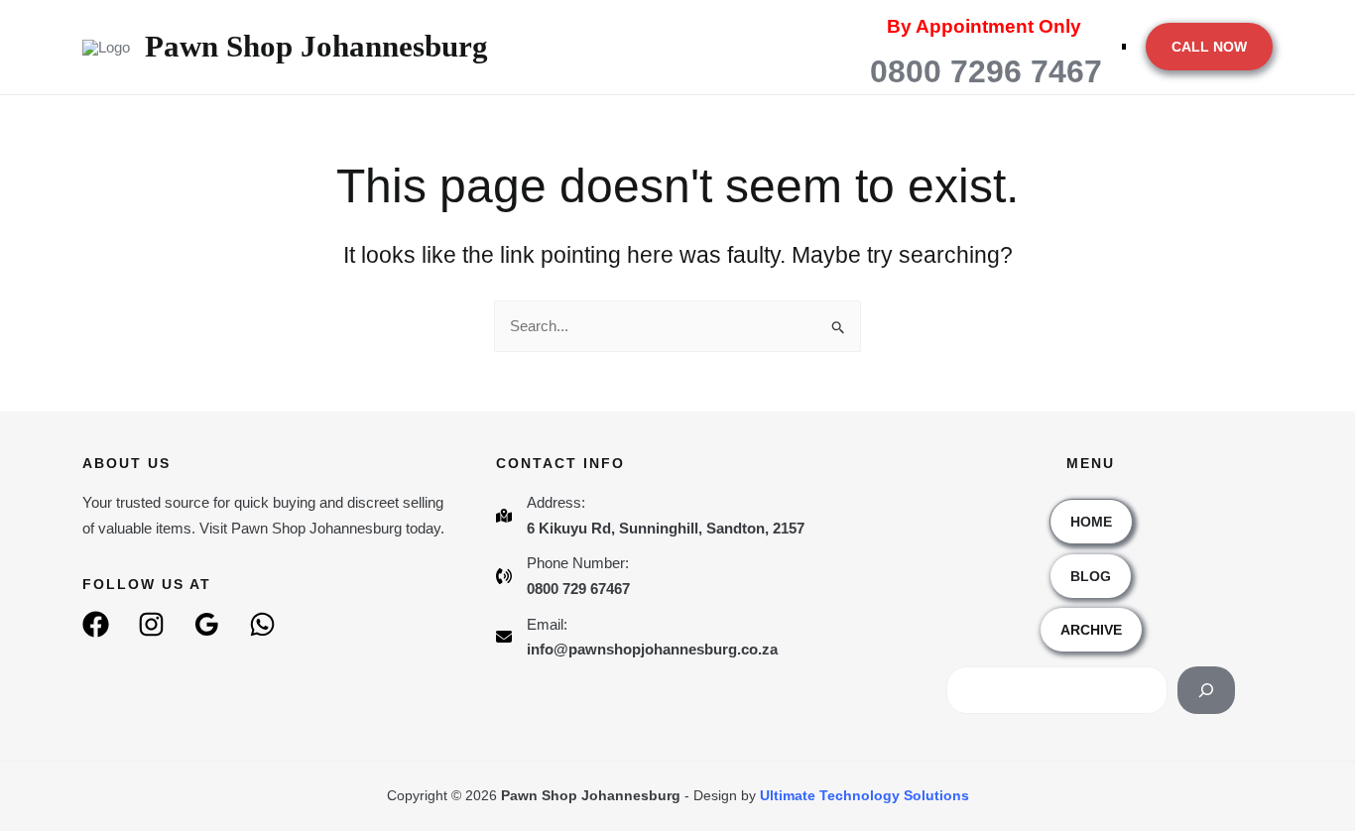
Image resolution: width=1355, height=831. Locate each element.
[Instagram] (151, 624)
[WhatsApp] (262, 624)
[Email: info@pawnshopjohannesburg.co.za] (637, 637)
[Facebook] (95, 624)
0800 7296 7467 (986, 71)
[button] (1209, 46)
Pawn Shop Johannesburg (316, 46)
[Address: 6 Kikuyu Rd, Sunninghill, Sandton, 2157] (650, 515)
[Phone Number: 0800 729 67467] (563, 575)
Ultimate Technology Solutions (862, 795)
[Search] (1206, 690)
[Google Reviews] (206, 624)
